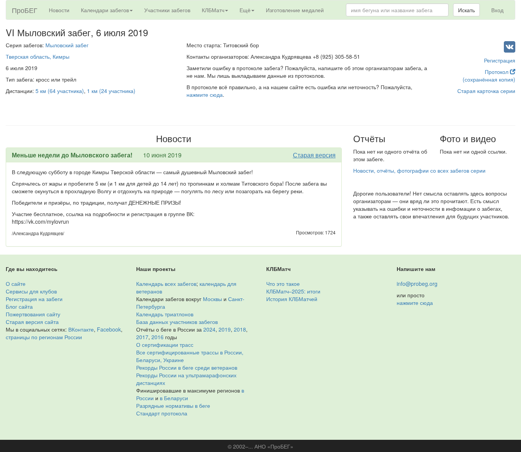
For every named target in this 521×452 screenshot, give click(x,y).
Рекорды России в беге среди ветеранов (186, 367)
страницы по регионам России (44, 337)
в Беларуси (174, 398)
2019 (225, 329)
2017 (142, 337)
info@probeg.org (417, 283)
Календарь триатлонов (164, 314)
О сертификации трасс (164, 344)
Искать (466, 10)
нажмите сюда (205, 94)
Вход (497, 10)
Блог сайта (19, 306)
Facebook (109, 329)
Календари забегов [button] (105, 10)
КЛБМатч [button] (213, 10)
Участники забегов (167, 10)
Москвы (212, 299)
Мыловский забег (66, 45)
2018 (240, 329)
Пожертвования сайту (33, 314)
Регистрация (499, 60)
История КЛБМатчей (291, 299)
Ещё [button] (245, 10)
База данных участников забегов (177, 321)
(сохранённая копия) (489, 79)
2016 (157, 337)
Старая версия (314, 155)
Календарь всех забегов (166, 283)
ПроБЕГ (24, 10)
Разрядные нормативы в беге (173, 405)
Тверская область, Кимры (37, 56)
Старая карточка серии (486, 91)
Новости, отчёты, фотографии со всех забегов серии (419, 170)
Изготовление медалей (295, 10)
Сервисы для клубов (31, 291)
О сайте (16, 283)
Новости (59, 10)
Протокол (497, 71)
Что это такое (283, 283)
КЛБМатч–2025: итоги (293, 291)
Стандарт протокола (161, 413)
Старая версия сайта (32, 321)
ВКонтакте (81, 329)
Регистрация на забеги (34, 299)
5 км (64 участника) (59, 91)
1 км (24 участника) (111, 91)
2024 (209, 329)
